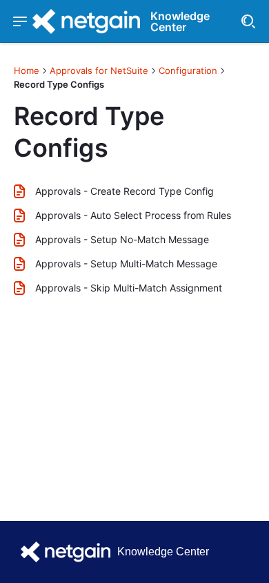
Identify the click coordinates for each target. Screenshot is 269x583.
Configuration (188, 70)
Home (26, 70)
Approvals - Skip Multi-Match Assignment (128, 288)
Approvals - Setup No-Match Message (122, 239)
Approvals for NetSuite (99, 70)
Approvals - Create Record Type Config (124, 191)
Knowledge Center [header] (180, 21)
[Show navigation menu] (19, 21)
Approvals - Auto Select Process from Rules (133, 215)
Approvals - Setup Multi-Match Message (126, 263)
